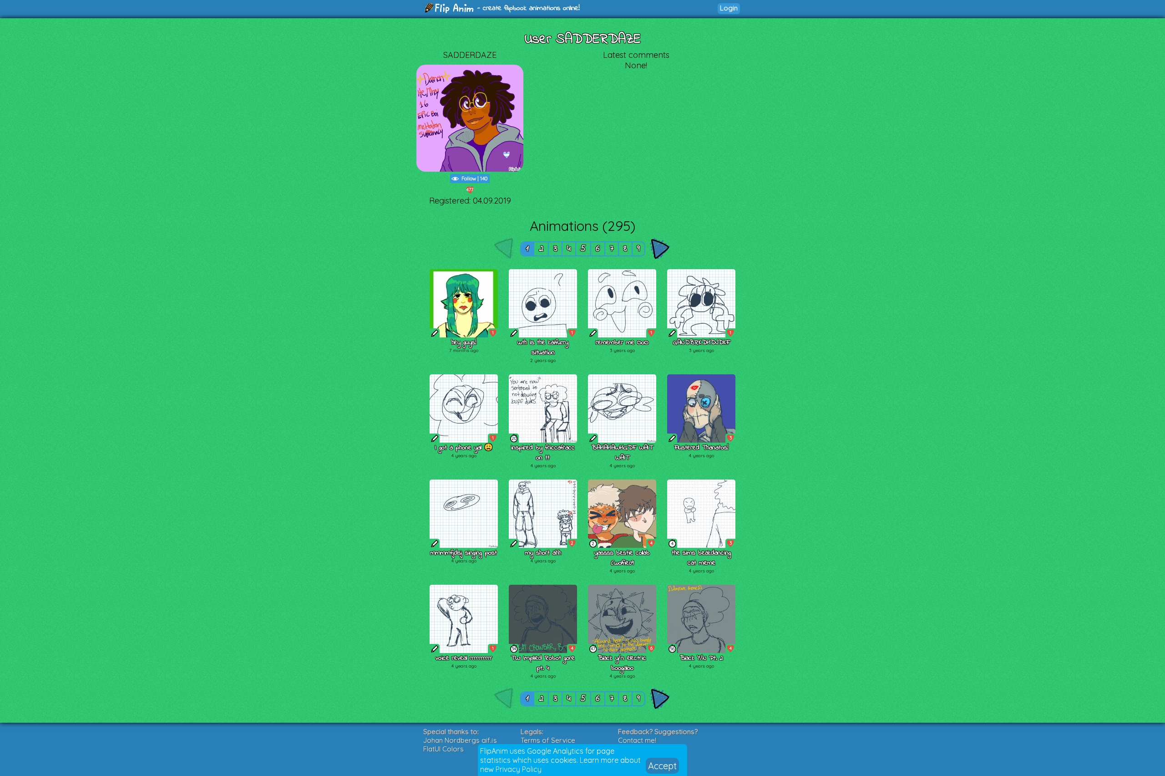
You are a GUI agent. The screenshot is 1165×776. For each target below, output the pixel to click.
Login (729, 8)
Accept (662, 765)
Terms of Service (548, 740)
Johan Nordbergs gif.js (460, 740)
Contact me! (637, 740)
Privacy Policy (519, 769)
